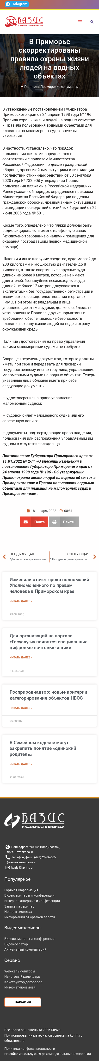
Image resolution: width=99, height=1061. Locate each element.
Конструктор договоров (23, 982)
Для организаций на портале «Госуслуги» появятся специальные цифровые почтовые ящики (48, 641)
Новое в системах (18, 912)
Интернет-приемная (20, 987)
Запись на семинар (19, 906)
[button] (92, 22)
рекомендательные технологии (66, 1054)
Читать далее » (21, 601)
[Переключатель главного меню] (80, 22)
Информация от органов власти (29, 917)
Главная (30, 87)
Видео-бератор (16, 944)
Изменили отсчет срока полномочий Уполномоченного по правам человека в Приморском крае (49, 585)
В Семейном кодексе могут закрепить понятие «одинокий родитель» (43, 748)
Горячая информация (21, 890)
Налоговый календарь (22, 976)
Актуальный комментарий (25, 949)
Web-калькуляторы (19, 971)
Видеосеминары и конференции (29, 895)
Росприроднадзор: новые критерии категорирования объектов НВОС (48, 695)
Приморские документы (59, 87)
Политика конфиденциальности (29, 1048)
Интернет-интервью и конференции (32, 901)
